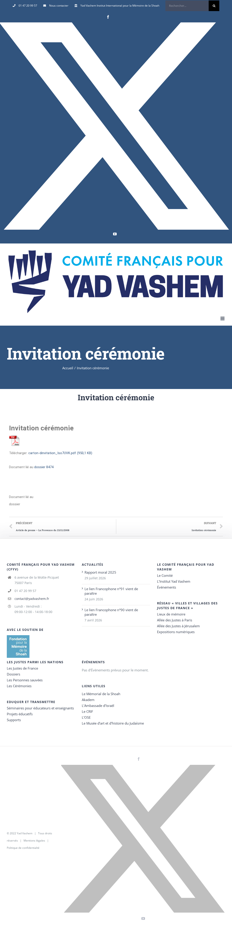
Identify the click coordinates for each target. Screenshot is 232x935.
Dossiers (13, 674)
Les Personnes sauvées (25, 680)
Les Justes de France (22, 668)
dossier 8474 (43, 467)
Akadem (88, 699)
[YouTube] (115, 234)
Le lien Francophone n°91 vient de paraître (111, 591)
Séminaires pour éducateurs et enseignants (40, 708)
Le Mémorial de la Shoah (101, 694)
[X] (115, 126)
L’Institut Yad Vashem (173, 581)
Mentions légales (34, 840)
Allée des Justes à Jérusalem (178, 626)
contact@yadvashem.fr (31, 598)
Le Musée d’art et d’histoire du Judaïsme (113, 723)
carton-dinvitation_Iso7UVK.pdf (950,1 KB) (60, 453)
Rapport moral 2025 (100, 572)
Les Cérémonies (19, 686)
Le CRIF (87, 711)
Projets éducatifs (20, 714)
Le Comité (165, 575)
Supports (14, 720)
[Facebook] (108, 17)
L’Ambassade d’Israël (98, 705)
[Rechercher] (192, 5)
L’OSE (86, 717)
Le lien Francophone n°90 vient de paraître (111, 612)
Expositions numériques (176, 632)
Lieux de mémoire (171, 614)
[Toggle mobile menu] (222, 318)
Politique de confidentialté (23, 848)
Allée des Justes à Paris (174, 620)
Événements (166, 587)
